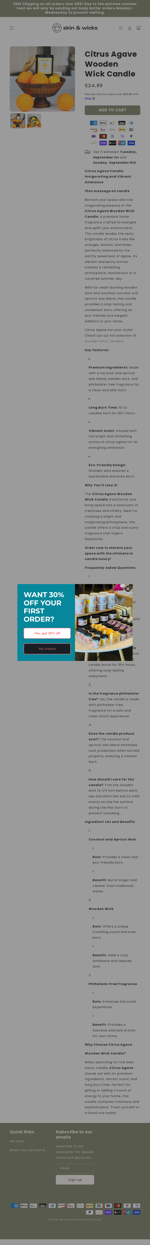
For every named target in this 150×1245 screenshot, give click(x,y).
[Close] (128, 588)
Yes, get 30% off (47, 633)
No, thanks (47, 649)
